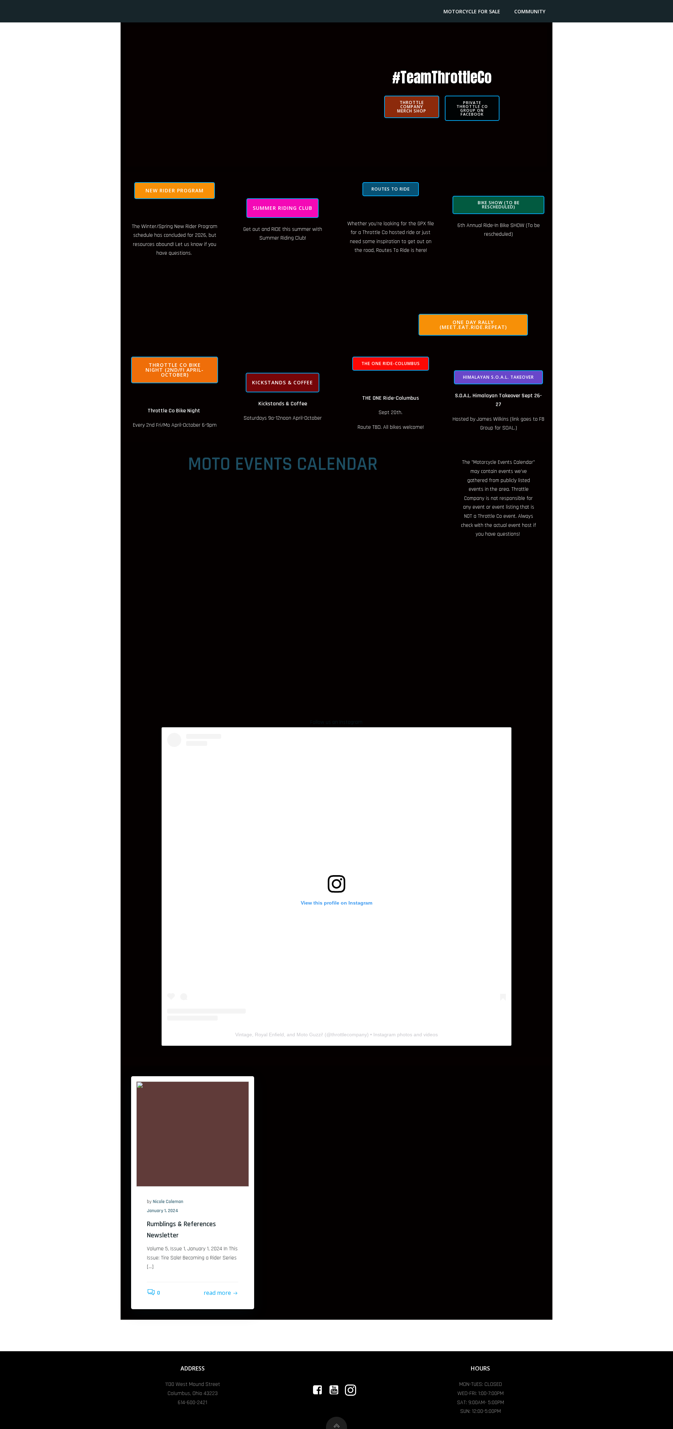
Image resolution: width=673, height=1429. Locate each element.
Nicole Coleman (168, 1201)
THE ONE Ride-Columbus (390, 398)
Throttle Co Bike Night (174, 410)
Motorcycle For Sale (471, 11)
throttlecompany (349, 1034)
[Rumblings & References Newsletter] (192, 1134)
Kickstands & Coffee (282, 403)
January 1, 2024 (162, 1211)
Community (529, 11)
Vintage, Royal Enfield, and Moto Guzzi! (279, 1034)
